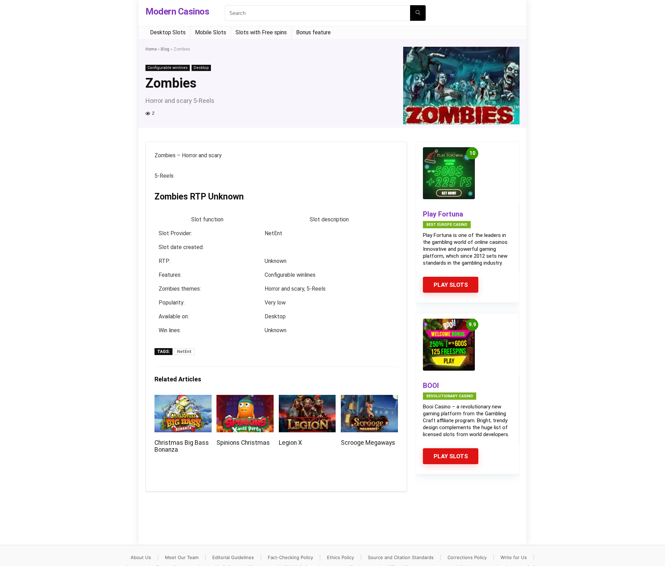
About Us (141, 557)
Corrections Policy (467, 557)
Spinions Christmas (243, 442)
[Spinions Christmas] (245, 399)
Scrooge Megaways (368, 442)
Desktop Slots (168, 32)
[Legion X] (307, 399)
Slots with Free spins (261, 32)
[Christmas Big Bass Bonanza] (183, 399)
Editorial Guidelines (233, 557)
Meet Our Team (181, 557)
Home (151, 49)
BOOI (431, 385)
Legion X (290, 442)
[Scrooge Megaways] (369, 399)
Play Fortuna (443, 214)
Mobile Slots (210, 32)
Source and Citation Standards (401, 557)
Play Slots (451, 284)
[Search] (418, 13)
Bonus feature (313, 32)
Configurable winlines (168, 67)
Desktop (201, 67)
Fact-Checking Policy (290, 557)
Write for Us (513, 557)
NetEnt (184, 351)
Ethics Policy (340, 557)
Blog (165, 49)
